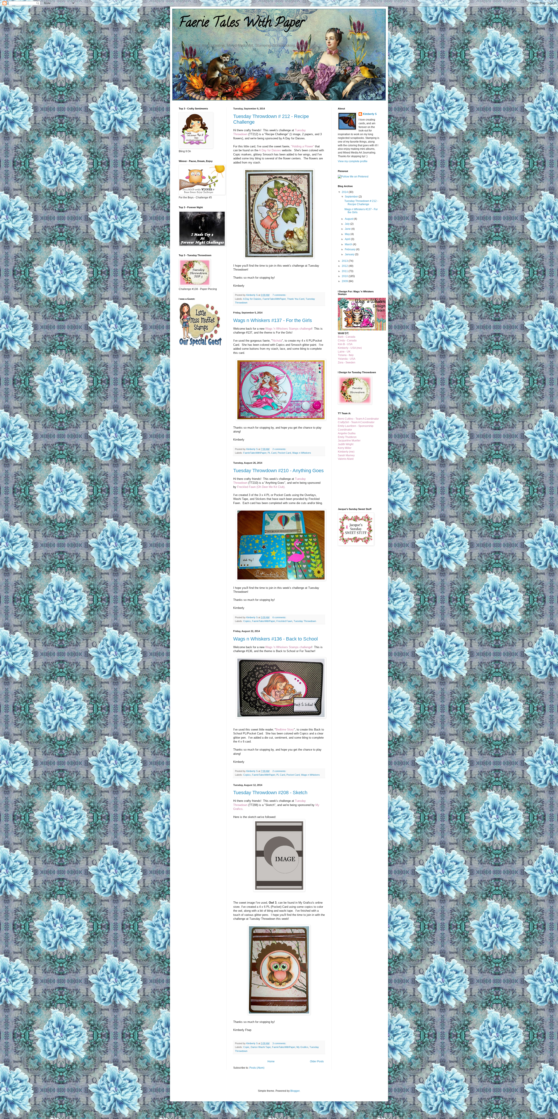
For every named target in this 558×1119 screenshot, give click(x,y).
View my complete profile (352, 161)
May (347, 234)
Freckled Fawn (284, 621)
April (348, 239)
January (350, 254)
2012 (345, 265)
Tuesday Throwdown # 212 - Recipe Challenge (361, 202)
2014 (345, 192)
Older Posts (317, 1061)
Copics (247, 621)
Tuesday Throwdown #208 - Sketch (270, 792)
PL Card (272, 452)
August (349, 218)
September (352, 196)
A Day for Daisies (252, 299)
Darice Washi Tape (261, 1047)
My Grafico (302, 1047)
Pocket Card (284, 452)
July (347, 223)
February (350, 249)
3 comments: (279, 1043)
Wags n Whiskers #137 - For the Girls (272, 320)
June (348, 228)
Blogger (294, 1090)
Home (271, 1061)
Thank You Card (295, 299)
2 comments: (279, 449)
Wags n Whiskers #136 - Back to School (275, 639)
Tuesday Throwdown (305, 621)
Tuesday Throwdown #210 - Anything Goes (278, 470)
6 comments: (279, 617)
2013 (345, 260)
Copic (246, 1047)
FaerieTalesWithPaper (274, 299)
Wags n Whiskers (301, 452)
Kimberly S (370, 114)
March (349, 244)
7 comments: (279, 295)
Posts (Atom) (256, 1067)
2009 (345, 281)
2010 (345, 276)
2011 (345, 271)
